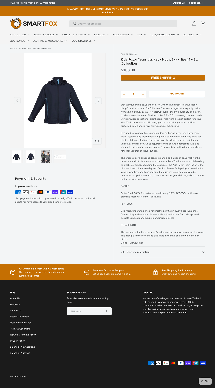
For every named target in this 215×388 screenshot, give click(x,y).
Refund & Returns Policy (23, 334)
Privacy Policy (17, 340)
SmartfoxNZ (22, 376)
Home (12, 48)
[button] (203, 23)
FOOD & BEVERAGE (81, 40)
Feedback (195, 3)
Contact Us (16, 310)
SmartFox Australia (20, 353)
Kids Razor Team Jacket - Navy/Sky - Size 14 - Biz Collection (35, 48)
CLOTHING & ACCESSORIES (48, 40)
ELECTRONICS (17, 40)
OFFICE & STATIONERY (74, 34)
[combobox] (123, 23)
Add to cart (177, 93)
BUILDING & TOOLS (44, 34)
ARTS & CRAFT (18, 34)
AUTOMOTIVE (190, 34)
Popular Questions (19, 316)
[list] (57, 100)
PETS (139, 34)
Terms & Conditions (20, 328)
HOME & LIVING (121, 34)
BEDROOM (99, 34)
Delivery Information (20, 322)
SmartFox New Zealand (22, 346)
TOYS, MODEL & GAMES (163, 34)
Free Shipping (163, 78)
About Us (179, 3)
